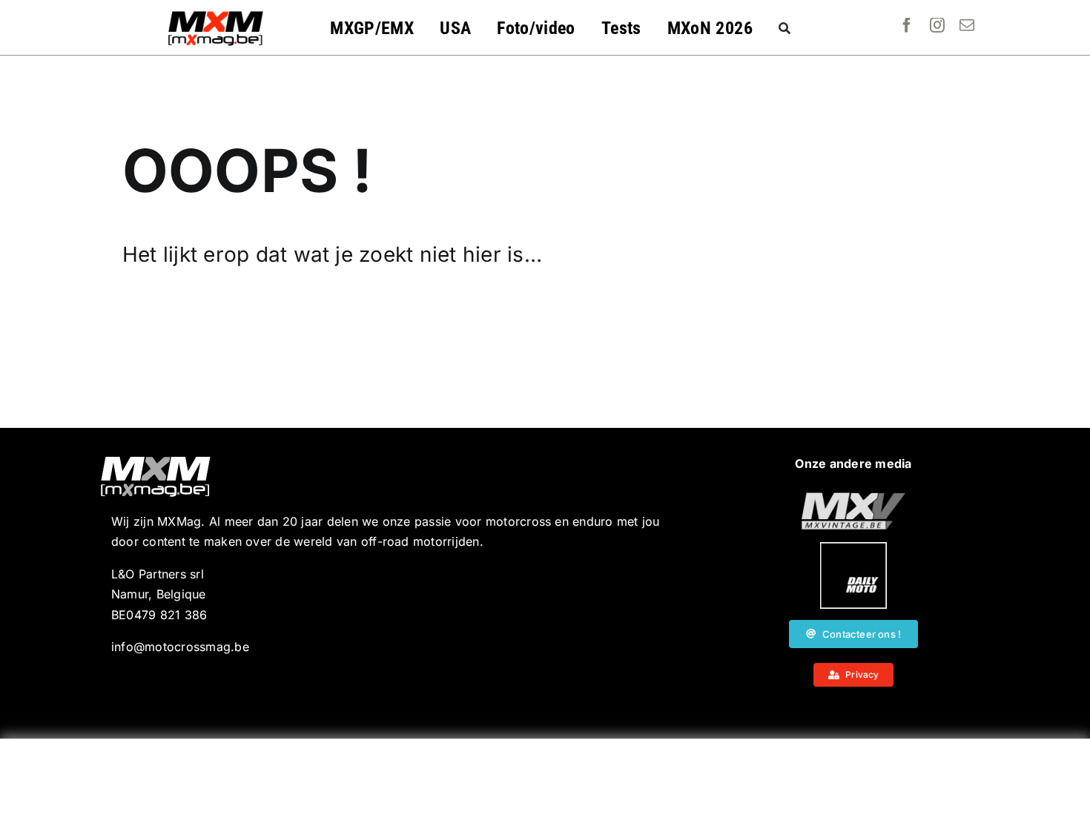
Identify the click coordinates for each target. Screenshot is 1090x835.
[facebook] (906, 25)
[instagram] (937, 25)
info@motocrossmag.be (180, 646)
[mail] (966, 25)
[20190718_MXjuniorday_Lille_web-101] (853, 498)
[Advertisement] (545, 786)
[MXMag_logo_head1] (216, 14)
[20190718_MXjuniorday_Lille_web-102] (853, 548)
